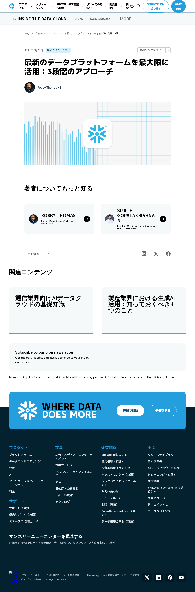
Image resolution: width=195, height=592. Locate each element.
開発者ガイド (156, 498)
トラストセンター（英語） (118, 475)
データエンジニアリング (25, 461)
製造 (58, 482)
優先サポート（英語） (23, 515)
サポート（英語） (20, 508)
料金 (12, 491)
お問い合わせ (110, 491)
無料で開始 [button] (178, 6)
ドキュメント (156, 505)
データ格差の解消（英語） (118, 522)
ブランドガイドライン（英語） (118, 483)
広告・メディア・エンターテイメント (74, 457)
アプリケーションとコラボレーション (26, 483)
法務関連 (134, 575)
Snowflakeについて (114, 455)
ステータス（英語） (22, 521)
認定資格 (153, 481)
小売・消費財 (64, 495)
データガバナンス (159, 511)
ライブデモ (155, 461)
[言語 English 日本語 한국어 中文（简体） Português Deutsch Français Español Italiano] (132, 6)
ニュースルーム (111, 498)
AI (10, 475)
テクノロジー (64, 502)
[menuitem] (26, 6)
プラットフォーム (20, 455)
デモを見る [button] (162, 410)
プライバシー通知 (30, 575)
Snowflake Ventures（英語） (118, 513)
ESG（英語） (110, 505)
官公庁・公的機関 (66, 488)
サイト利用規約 (51, 575)
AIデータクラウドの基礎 (163, 468)
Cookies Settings (91, 575)
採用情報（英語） (112, 461)
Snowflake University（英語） (165, 490)
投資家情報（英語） (114, 468)
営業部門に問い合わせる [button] (156, 6)
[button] (127, 18)
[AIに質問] (167, 50)
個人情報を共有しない (114, 575)
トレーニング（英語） (162, 475)
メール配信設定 (71, 575)
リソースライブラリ (160, 455)
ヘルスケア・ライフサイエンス (74, 474)
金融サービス (64, 465)
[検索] (139, 6)
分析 (12, 468)
